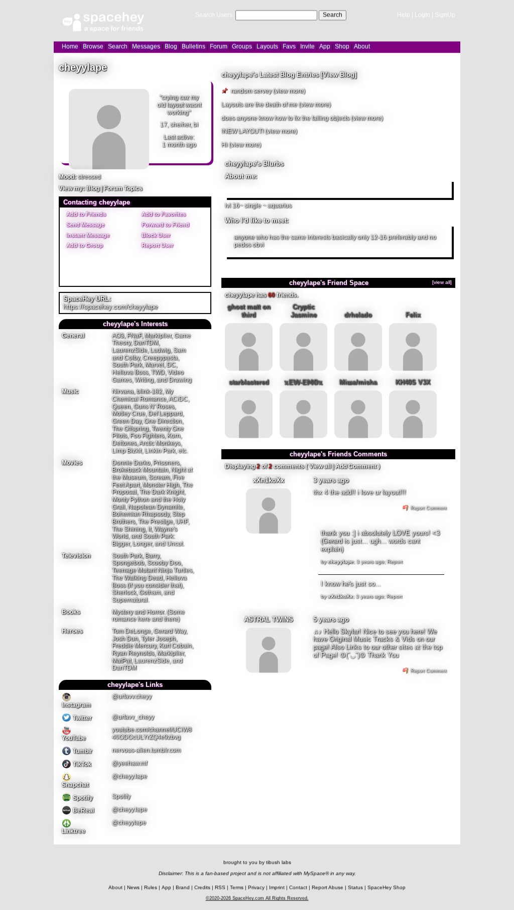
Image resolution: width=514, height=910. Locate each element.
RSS (220, 887)
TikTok (81, 764)
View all (320, 466)
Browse (93, 46)
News (133, 887)
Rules (150, 887)
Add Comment (355, 466)
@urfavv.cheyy (132, 696)
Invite (307, 46)
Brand (183, 887)
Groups (242, 46)
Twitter (81, 718)
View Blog (338, 74)
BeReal (82, 810)
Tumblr (81, 751)
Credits (202, 887)
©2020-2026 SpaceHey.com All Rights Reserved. (257, 898)
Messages (146, 46)
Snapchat (75, 784)
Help (403, 14)
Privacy (256, 887)
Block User (155, 235)
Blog (171, 46)
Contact (298, 887)
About (362, 46)
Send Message (84, 224)
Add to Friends (85, 214)
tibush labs (278, 862)
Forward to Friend (164, 224)
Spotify (82, 797)
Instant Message (87, 235)
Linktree (73, 831)
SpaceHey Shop (386, 887)
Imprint (277, 887)
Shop (342, 46)
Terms (236, 887)
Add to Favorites (163, 214)
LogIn (422, 14)
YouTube (74, 738)
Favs (289, 46)
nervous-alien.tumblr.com (146, 750)
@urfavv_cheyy (133, 716)
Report (395, 561)
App (324, 46)
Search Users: (214, 14)
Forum (218, 46)
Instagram (76, 705)
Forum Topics (123, 188)
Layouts (267, 46)
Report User (156, 245)
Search (332, 14)
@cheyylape (129, 822)
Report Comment (428, 508)
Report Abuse (327, 887)
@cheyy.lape (129, 776)
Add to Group (84, 245)
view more (289, 90)
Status (355, 887)
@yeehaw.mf (129, 763)
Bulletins (193, 46)
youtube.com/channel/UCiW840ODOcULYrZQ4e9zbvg (152, 733)
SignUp (445, 14)
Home (70, 46)
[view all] (442, 282)
